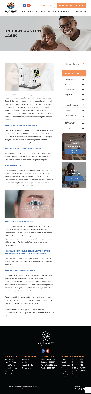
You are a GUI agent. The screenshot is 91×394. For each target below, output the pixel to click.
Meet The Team (10, 362)
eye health (68, 100)
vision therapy (70, 79)
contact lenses (70, 89)
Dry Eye (24, 362)
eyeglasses (68, 95)
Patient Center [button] (65, 12)
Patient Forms (10, 365)
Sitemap (37, 389)
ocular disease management (70, 123)
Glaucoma (25, 359)
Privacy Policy (27, 389)
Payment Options (11, 368)
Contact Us (81, 12)
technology (68, 129)
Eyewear (51, 12)
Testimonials (9, 371)
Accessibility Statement (13, 389)
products (67, 110)
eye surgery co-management (70, 116)
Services (40, 12)
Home (23, 12)
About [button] (31, 12)
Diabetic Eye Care (28, 365)
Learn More (74, 151)
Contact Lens (26, 368)
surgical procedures (71, 105)
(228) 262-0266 (51, 365)
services (67, 84)
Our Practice (9, 359)
